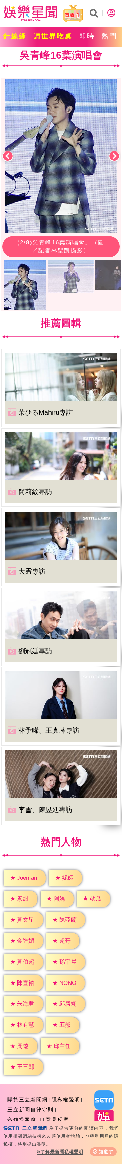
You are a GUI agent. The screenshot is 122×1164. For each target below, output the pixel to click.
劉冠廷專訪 (35, 651)
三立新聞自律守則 (30, 1109)
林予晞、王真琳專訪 (48, 730)
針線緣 (15, 36)
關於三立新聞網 (27, 1099)
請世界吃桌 (53, 36)
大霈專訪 (31, 571)
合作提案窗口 (24, 1120)
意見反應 (57, 1120)
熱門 (109, 36)
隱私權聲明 (66, 1099)
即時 (87, 36)
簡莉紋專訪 (35, 491)
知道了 (106, 1151)
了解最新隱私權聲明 (62, 1151)
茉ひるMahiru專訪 (45, 412)
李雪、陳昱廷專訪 (45, 809)
